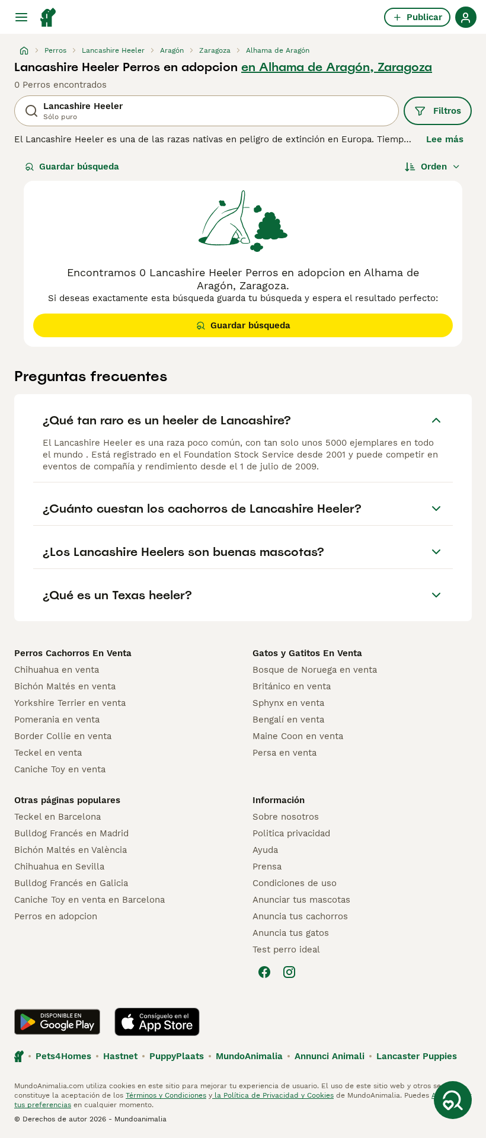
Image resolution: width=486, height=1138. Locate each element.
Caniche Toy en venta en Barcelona (89, 899)
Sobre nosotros (285, 816)
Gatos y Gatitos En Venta (307, 653)
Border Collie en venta (62, 736)
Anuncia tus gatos (290, 933)
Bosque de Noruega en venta (314, 669)
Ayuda (265, 850)
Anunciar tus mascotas (301, 899)
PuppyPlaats (176, 1056)
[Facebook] (264, 972)
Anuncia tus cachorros (300, 916)
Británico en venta (291, 686)
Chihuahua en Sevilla (59, 866)
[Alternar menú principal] (21, 17)
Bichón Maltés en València (70, 850)
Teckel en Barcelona (57, 816)
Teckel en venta (48, 752)
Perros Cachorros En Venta (73, 653)
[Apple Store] (157, 1022)
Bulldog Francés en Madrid (71, 833)
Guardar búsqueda (79, 166)
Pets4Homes (63, 1056)
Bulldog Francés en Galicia (71, 883)
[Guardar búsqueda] (453, 1100)
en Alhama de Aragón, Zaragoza (336, 67)
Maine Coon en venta (297, 736)
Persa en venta (284, 752)
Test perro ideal (286, 949)
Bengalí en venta (288, 719)
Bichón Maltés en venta (65, 686)
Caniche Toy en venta (59, 769)
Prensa (267, 866)
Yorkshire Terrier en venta (70, 703)
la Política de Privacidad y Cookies (273, 1095)
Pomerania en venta (57, 719)
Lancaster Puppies (416, 1056)
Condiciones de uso (294, 883)
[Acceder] (466, 17)
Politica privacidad (291, 833)
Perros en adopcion (55, 916)
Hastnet (120, 1056)
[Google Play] (57, 1022)
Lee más (444, 139)
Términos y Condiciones (166, 1095)
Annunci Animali (329, 1056)
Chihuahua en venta (56, 669)
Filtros (447, 111)
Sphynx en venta (288, 703)
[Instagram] (289, 972)
